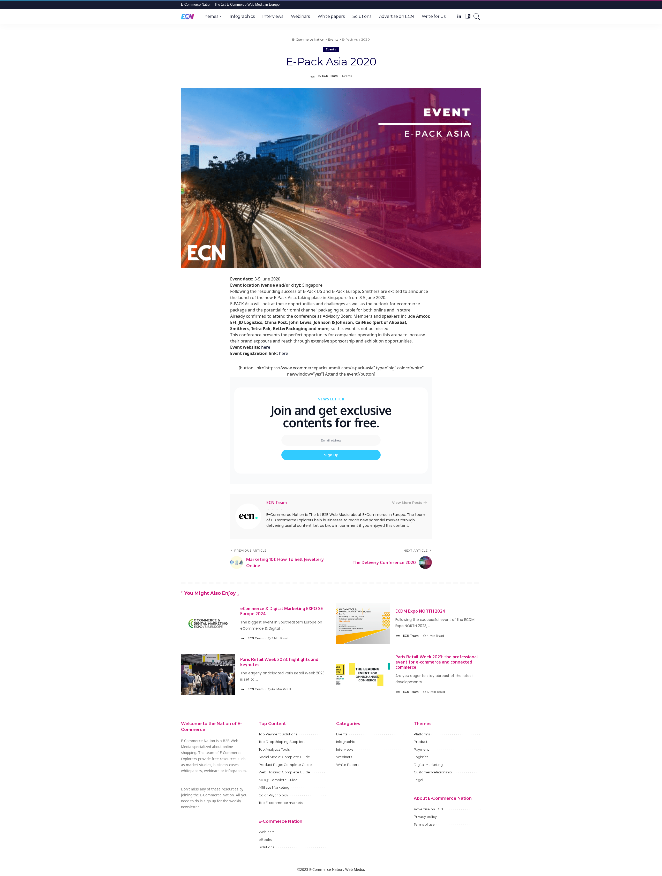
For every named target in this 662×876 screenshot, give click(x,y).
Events (331, 49)
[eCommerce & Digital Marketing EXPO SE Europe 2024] (208, 623)
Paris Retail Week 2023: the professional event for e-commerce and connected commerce (436, 662)
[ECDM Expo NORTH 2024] (363, 623)
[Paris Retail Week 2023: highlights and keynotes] (208, 674)
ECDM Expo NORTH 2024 (420, 611)
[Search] (477, 16)
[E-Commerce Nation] (187, 16)
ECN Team (330, 75)
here (265, 347)
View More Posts (407, 502)
